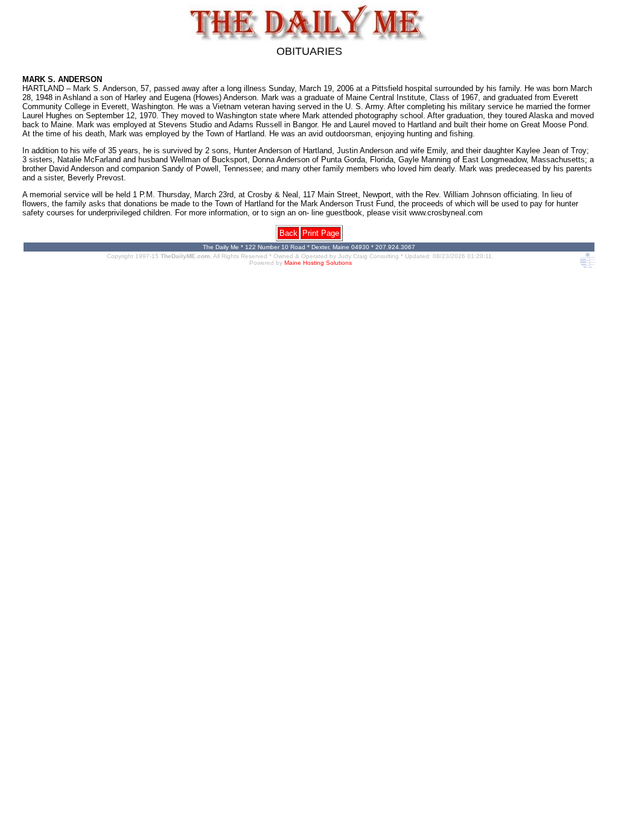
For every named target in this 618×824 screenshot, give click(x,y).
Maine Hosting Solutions (318, 262)
